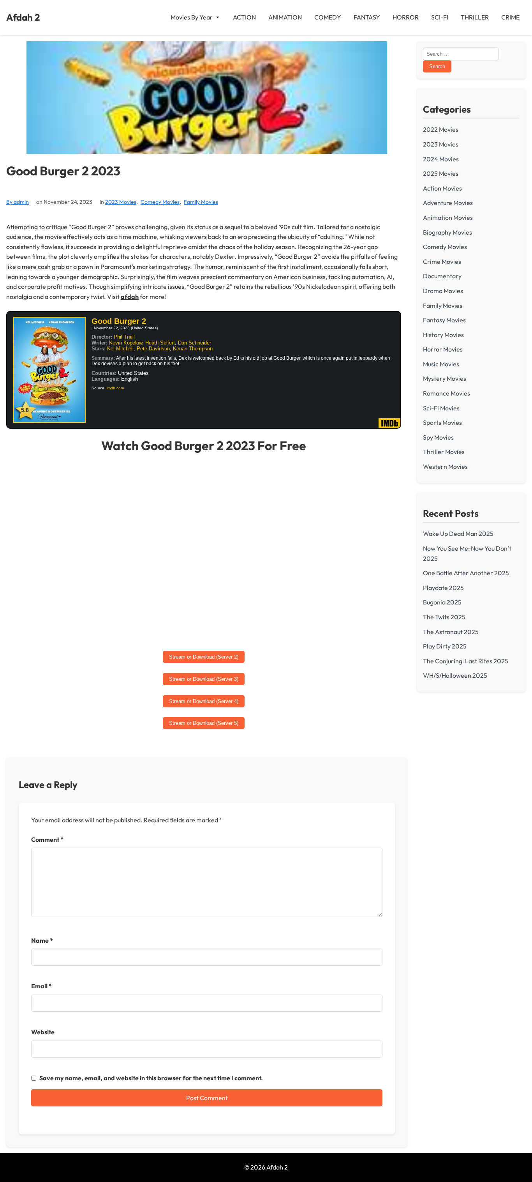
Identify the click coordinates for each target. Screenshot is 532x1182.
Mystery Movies (444, 378)
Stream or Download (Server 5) (203, 723)
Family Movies (201, 201)
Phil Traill (124, 337)
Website (43, 1032)
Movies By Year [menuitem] (192, 17)
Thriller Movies (444, 452)
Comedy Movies (160, 201)
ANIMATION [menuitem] (285, 17)
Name (42, 940)
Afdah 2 (23, 17)
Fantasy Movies (444, 320)
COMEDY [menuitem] (327, 17)
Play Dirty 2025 (445, 646)
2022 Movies (440, 129)
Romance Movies (446, 393)
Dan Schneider (194, 343)
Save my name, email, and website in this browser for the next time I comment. (151, 1078)
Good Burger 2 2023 (63, 170)
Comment (47, 839)
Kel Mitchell (120, 349)
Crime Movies (442, 261)
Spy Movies (438, 437)
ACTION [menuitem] (244, 17)
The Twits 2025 (444, 617)
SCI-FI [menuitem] (439, 17)
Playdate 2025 (443, 588)
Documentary (442, 276)
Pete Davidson (153, 349)
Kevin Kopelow (125, 343)
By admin (17, 201)
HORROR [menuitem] (406, 17)
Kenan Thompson (193, 349)
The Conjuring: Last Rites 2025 (465, 661)
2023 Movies (120, 201)
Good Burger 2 (119, 321)
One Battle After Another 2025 (466, 573)
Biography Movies (447, 232)
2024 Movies (441, 159)
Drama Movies (443, 291)
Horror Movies (443, 349)
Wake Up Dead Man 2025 (458, 533)
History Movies (443, 335)
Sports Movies (442, 422)
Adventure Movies (448, 203)
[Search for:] (461, 53)
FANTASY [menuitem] (367, 17)
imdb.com (115, 388)
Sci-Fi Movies (441, 408)
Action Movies (442, 188)
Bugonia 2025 (442, 602)
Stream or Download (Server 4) (203, 701)
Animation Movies (448, 217)
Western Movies (445, 466)
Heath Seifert (160, 343)
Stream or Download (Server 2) (203, 657)
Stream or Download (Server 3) (203, 679)
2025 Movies (440, 173)
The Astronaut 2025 (451, 632)
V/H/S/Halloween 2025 (455, 675)
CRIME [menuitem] (510, 17)
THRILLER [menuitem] (475, 17)
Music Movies (441, 364)
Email (41, 986)
